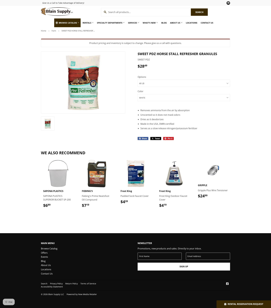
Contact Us (207, 22)
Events (44, 256)
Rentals (87, 22)
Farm (54, 30)
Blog (164, 22)
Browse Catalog (67, 22)
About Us (175, 22)
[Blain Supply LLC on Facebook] (227, 283)
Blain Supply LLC (56, 294)
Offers (44, 252)
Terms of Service (88, 283)
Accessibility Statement (52, 286)
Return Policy (71, 283)
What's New (149, 22)
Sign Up (184, 266)
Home (43, 30)
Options (142, 76)
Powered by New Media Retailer (82, 294)
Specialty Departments (110, 22)
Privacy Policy (56, 283)
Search (201, 12)
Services (133, 22)
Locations (191, 22)
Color (140, 91)
